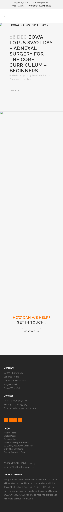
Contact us (31, 331)
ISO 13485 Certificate (13, 449)
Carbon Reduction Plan (14, 452)
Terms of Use (10, 439)
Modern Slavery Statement (16, 442)
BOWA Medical (39, 75)
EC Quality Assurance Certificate (19, 446)
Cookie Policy (10, 436)
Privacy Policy (10, 433)
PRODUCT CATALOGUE (39, 6)
